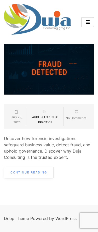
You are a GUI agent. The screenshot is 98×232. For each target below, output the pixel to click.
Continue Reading (28, 172)
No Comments (76, 118)
